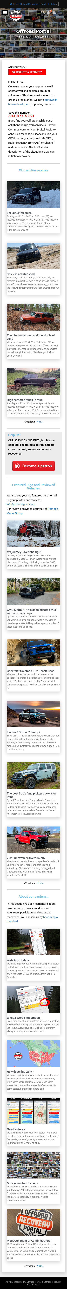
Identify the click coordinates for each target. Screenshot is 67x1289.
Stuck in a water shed (21, 274)
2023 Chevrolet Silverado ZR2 (26, 858)
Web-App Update (18, 960)
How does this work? (20, 1071)
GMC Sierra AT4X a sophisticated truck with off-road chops (32, 611)
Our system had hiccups (22, 1183)
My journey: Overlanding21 (24, 552)
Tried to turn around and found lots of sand (31, 337)
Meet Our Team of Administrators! (29, 1240)
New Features (16, 1129)
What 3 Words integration (23, 1017)
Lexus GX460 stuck (19, 213)
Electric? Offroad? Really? (23, 732)
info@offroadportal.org (21, 504)
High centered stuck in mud (25, 400)
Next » (40, 421)
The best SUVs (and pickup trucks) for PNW (31, 795)
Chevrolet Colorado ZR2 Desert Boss (30, 671)
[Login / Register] (50, 11)
